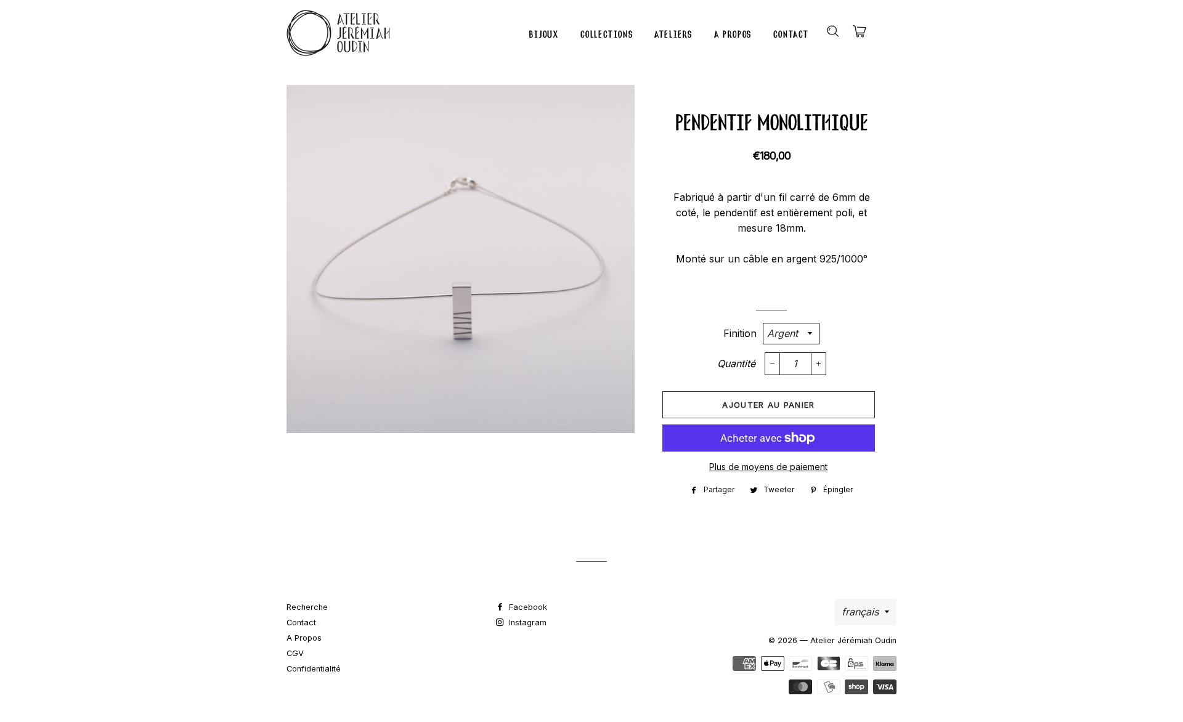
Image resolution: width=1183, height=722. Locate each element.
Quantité (736, 363)
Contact (301, 622)
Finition (740, 333)
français (860, 612)
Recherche (307, 607)
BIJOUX (544, 34)
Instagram (526, 622)
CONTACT (791, 34)
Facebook (526, 607)
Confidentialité (314, 668)
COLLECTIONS (606, 34)
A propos (304, 638)
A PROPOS (733, 34)
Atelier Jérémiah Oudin (853, 640)
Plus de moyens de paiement (768, 466)
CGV (295, 653)
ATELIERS (673, 34)
